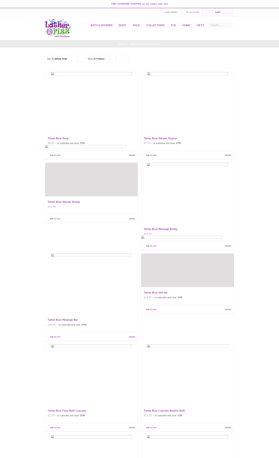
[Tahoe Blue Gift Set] (187, 270)
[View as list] (126, 59)
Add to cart (151, 155)
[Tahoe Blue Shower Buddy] (91, 179)
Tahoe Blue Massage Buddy (160, 229)
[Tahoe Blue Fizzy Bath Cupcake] (91, 374)
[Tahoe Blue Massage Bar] (91, 284)
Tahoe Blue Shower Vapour (160, 138)
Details (228, 155)
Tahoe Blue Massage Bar (63, 319)
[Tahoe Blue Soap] (91, 102)
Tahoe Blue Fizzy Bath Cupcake (67, 410)
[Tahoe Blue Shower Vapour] (187, 102)
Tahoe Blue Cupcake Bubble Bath (164, 410)
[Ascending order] (81, 59)
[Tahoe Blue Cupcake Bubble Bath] (187, 374)
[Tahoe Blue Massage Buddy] (187, 193)
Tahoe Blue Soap (58, 138)
